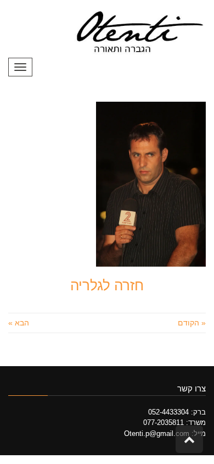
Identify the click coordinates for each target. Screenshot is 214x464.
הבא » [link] (18, 322)
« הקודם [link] (192, 322)
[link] (138, 32)
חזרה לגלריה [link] (107, 285)
